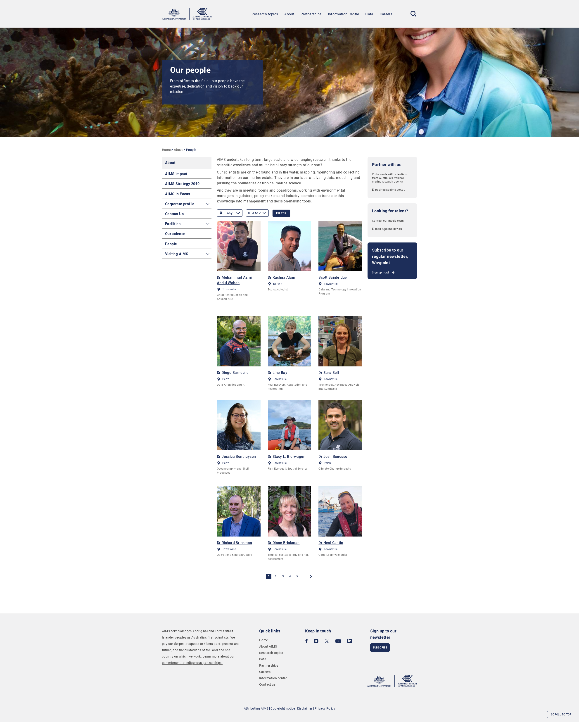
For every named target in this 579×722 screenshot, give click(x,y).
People (171, 244)
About (289, 14)
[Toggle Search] (413, 14)
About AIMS (268, 646)
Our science (175, 234)
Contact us (267, 684)
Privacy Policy (325, 708)
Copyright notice (283, 708)
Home (166, 150)
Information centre (273, 678)
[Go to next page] (311, 576)
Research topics (265, 14)
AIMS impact (176, 174)
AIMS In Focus (177, 194)
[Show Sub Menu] (207, 204)
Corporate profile (180, 204)
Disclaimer (305, 708)
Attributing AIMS (256, 708)
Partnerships (311, 14)
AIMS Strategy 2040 (182, 184)
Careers (386, 14)
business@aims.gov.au (390, 189)
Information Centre (343, 14)
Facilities (172, 224)
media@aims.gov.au (388, 228)
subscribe (380, 647)
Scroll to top (561, 714)
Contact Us (174, 214)
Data (369, 14)
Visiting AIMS (176, 254)
